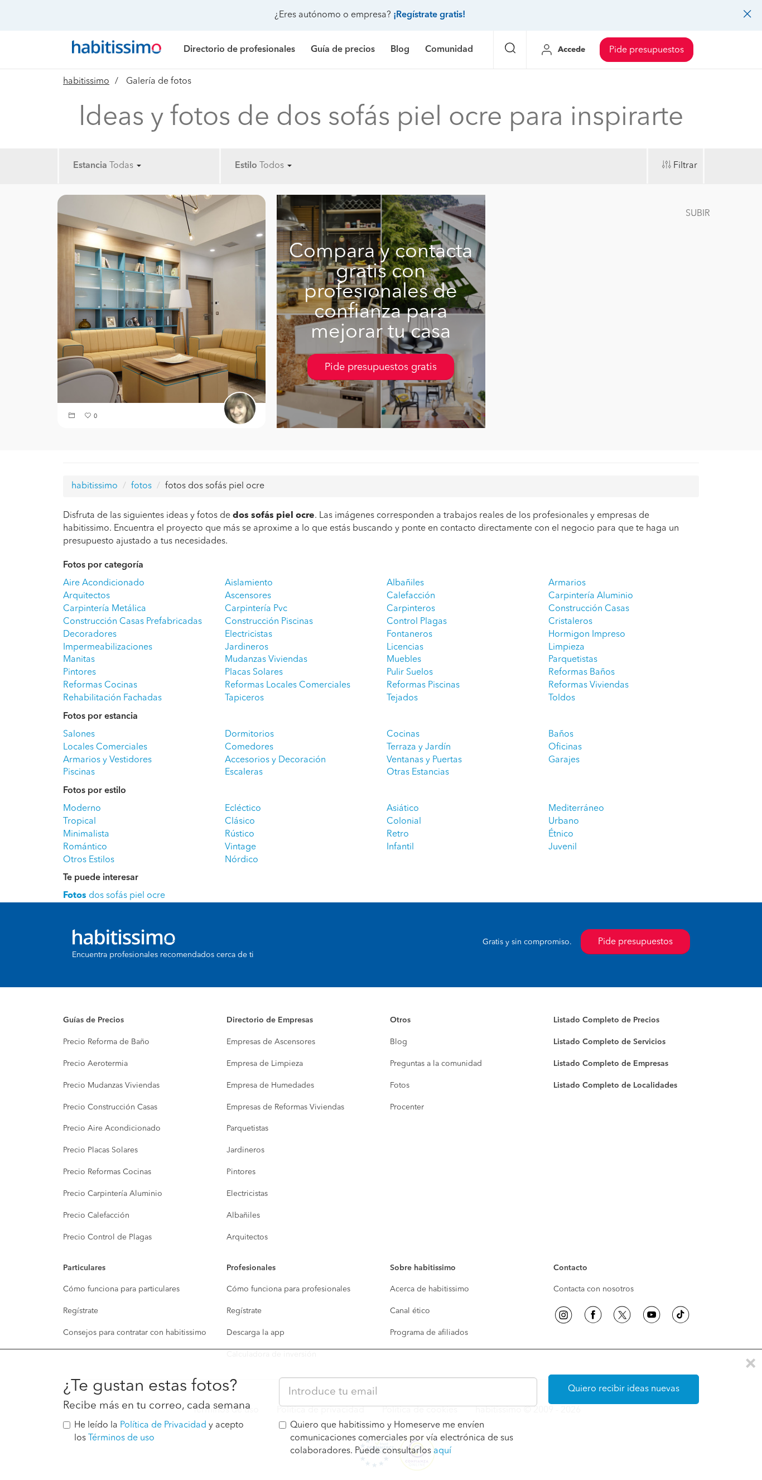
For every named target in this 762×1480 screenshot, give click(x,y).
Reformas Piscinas (423, 685)
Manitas (79, 659)
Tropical (79, 821)
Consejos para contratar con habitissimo (134, 1333)
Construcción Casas (588, 608)
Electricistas (248, 634)
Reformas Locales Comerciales (287, 685)
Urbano (563, 821)
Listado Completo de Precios (606, 1020)
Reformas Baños (581, 672)
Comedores (249, 747)
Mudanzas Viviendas (266, 659)
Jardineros (246, 647)
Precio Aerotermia (95, 1064)
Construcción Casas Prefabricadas (132, 621)
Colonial (404, 821)
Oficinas (565, 747)
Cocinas (403, 734)
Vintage (240, 847)
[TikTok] (681, 1315)
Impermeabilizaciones (107, 647)
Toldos (561, 698)
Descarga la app (255, 1333)
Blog (398, 1042)
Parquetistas (572, 659)
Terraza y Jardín (419, 747)
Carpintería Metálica (104, 608)
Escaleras (244, 772)
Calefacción (411, 596)
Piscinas (79, 772)
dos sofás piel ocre (114, 895)
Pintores (79, 672)
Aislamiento (249, 583)
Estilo (246, 165)
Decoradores (90, 634)
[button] (73, 417)
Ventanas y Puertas (424, 760)
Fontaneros (409, 634)
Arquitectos (86, 596)
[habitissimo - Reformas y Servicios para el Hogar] (116, 50)
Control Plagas (417, 621)
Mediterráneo (576, 808)
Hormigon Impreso (586, 634)
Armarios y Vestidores (107, 760)
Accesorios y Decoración (275, 760)
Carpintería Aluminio (590, 596)
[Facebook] (593, 1315)
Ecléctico (243, 808)
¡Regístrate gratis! (429, 15)
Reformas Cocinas (100, 685)
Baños (560, 734)
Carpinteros (411, 608)
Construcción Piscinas (269, 621)
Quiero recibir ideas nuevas (623, 1389)
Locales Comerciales (105, 747)
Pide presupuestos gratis (381, 367)
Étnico (560, 834)
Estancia (90, 165)
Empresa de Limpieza (264, 1064)
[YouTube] (652, 1315)
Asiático (403, 808)
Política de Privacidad (163, 1425)
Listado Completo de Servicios (609, 1042)
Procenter (407, 1107)
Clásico (240, 821)
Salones (79, 734)
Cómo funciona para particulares (121, 1289)
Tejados (402, 698)
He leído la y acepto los (159, 1432)
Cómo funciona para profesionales (288, 1289)
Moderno (82, 808)
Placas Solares (254, 672)
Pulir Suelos (410, 672)
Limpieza (566, 647)
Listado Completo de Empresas (610, 1064)
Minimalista (86, 834)
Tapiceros (244, 698)
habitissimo (86, 81)
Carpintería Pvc (256, 608)
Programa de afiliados (429, 1333)
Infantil (400, 847)
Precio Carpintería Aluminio (112, 1194)
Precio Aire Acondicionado (112, 1128)
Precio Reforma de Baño (106, 1042)
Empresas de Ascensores (270, 1042)
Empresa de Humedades (270, 1085)
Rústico (239, 834)
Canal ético (410, 1311)
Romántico (85, 847)
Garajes (564, 760)
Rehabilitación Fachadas (112, 698)
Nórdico (241, 860)
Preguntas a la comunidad (436, 1064)
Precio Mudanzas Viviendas (111, 1085)
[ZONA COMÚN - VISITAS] (161, 298)
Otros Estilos (88, 860)
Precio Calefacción (96, 1215)
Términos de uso (121, 1438)
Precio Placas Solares (100, 1150)
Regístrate (80, 1311)
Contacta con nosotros (593, 1289)
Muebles (404, 659)
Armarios (567, 583)
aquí (442, 1451)
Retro (398, 834)
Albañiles (405, 583)
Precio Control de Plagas (107, 1237)
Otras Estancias (418, 772)
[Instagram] (563, 1315)
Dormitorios (249, 734)
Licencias (405, 647)
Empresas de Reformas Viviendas (285, 1107)
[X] (622, 1315)
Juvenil (562, 847)
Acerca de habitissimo (429, 1289)
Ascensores (248, 596)
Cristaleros (570, 621)
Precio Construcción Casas (110, 1107)
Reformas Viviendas (588, 685)
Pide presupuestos (646, 50)
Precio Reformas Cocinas (107, 1172)
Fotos (399, 1085)
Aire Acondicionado (103, 583)
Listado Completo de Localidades (615, 1085)
